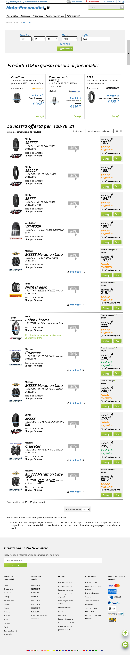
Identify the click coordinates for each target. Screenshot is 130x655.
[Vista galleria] (121, 130)
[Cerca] (122, 7)
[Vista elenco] (117, 130)
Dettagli (40, 116)
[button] (125, 633)
